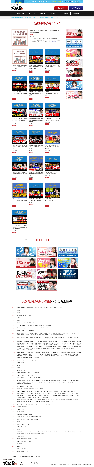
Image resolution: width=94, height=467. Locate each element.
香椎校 (39, 431)
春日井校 (33, 380)
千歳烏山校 (69, 344)
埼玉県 (13, 333)
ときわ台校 (37, 348)
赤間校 (18, 433)
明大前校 (74, 343)
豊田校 (69, 380)
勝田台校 (47, 337)
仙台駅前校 (19, 315)
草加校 (63, 333)
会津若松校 (28, 322)
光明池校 (29, 397)
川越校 (40, 333)
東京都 (13, 341)
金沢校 (18, 365)
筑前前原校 (37, 433)
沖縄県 (13, 451)
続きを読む (54, 41)
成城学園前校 (38, 343)
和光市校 (33, 334)
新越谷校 (36, 333)
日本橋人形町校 (29, 346)
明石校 (35, 399)
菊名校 (30, 357)
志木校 (50, 333)
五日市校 (32, 416)
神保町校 (27, 344)
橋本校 (68, 352)
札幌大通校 (60, 307)
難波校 (40, 395)
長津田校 (48, 355)
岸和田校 (64, 393)
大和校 (59, 352)
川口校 (27, 333)
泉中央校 (25, 315)
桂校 (69, 391)
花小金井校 (29, 349)
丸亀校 (22, 424)
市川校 (18, 337)
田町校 (60, 341)
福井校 (18, 367)
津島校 (76, 382)
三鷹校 (59, 346)
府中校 (78, 344)
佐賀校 (18, 436)
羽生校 (46, 334)
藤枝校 (31, 377)
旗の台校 (64, 346)
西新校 (43, 431)
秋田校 (18, 317)
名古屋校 (19, 380)
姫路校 (18, 399)
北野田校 (19, 397)
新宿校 (50, 341)
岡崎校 (23, 380)
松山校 (18, 426)
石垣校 (27, 451)
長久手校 (28, 382)
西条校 (27, 416)
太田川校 (28, 380)
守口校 (36, 395)
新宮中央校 (78, 431)
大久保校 (43, 401)
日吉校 (18, 354)
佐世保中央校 (24, 438)
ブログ (31, 34)
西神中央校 (75, 399)
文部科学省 (37, 456)
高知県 (13, 429)
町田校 (36, 341)
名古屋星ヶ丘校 (52, 380)
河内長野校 (31, 395)
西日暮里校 (49, 346)
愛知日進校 (63, 380)
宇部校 (27, 419)
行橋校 (73, 431)
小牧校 (23, 382)
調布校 (53, 343)
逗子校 (24, 355)
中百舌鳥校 (45, 397)
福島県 (13, 323)
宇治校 (61, 391)
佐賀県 (13, 436)
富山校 (18, 362)
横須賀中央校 (53, 352)
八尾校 (68, 393)
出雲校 (22, 411)
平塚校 (47, 352)
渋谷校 (22, 344)
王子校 (23, 348)
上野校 (32, 344)
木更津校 (70, 337)
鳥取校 (18, 409)
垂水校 (38, 401)
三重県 (13, 386)
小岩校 (18, 344)
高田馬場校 (45, 341)
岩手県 (13, 312)
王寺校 (25, 404)
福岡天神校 (19, 431)
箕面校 (21, 395)
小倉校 (24, 431)
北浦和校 (68, 333)
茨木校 (73, 393)
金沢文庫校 (49, 354)
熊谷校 (18, 333)
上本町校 (55, 393)
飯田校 (33, 372)
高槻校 (40, 393)
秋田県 (13, 317)
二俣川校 (55, 354)
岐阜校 (18, 375)
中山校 (29, 354)
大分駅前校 (19, 443)
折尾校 (27, 433)
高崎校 (18, 330)
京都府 (13, 391)
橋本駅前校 (24, 406)
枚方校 (36, 393)
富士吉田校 (23, 370)
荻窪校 (73, 341)
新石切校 (24, 397)
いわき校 (23, 322)
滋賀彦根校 (31, 388)
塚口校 (34, 401)
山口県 (13, 419)
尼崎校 (47, 401)
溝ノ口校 (34, 354)
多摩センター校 (62, 344)
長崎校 (18, 438)
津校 (18, 386)
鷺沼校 (72, 355)
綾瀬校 (27, 348)
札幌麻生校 (37, 307)
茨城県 (13, 325)
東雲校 (72, 348)
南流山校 (65, 337)
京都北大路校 (36, 391)
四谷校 (69, 341)
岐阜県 (13, 375)
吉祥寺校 (69, 343)
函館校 (46, 307)
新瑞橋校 (63, 382)
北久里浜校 (29, 355)
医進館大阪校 (65, 395)
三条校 (31, 360)
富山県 (13, 362)
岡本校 (29, 401)
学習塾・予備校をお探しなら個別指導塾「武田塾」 (70, 464)
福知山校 (73, 391)
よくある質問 (64, 13)
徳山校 (32, 419)
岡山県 (13, 414)
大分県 (13, 443)
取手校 (36, 325)
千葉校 (36, 337)
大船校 (57, 355)
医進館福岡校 (49, 431)
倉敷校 (30, 414)
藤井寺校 (40, 397)
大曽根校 (19, 382)
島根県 (13, 411)
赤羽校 (43, 343)
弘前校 (18, 310)
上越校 (22, 360)
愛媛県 (13, 427)
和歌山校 (19, 406)
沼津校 (27, 377)
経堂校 (48, 348)
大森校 (18, 346)
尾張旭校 (53, 382)
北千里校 (34, 397)
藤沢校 (33, 352)
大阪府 (13, 394)
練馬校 (23, 343)
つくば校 (19, 325)
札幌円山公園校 (29, 307)
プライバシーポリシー (30, 464)
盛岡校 (18, 312)
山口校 (18, 419)
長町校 (29, 315)
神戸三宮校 (23, 399)
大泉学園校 (50, 344)
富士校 (35, 377)
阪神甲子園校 (69, 399)
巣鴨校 (32, 343)
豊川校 (67, 382)
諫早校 (29, 438)
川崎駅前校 (25, 357)
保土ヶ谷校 (19, 357)
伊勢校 (27, 386)
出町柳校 (56, 391)
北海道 (13, 307)
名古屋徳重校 (34, 382)
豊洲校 (32, 348)
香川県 (13, 424)
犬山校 (71, 382)
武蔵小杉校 (78, 352)
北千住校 (64, 343)
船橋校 (56, 337)
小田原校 (43, 352)
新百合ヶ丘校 (36, 355)
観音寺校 (27, 424)
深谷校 (18, 334)
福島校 (18, 322)
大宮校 (22, 333)
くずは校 (71, 395)
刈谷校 (46, 380)
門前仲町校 (26, 341)
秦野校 (69, 354)
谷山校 (25, 448)
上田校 (28, 372)
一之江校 (19, 348)
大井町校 (58, 343)
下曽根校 (32, 433)
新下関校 (23, 419)
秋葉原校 (55, 346)
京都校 (18, 391)
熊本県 (13, 441)
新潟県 (13, 360)
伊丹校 (39, 399)
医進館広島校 (38, 416)
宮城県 (13, 315)
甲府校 (18, 370)
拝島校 (74, 344)
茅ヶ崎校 (68, 355)
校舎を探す (61, 8)
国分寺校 (79, 343)
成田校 (60, 337)
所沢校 (31, 333)
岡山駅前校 (25, 414)
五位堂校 (36, 404)
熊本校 (18, 441)
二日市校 (55, 431)
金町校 (27, 343)
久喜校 (73, 333)
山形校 (18, 320)
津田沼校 (32, 337)
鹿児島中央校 (20, 448)
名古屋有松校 (20, 383)
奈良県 (13, 404)
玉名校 (29, 441)
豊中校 (44, 393)
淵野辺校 (62, 355)
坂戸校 (51, 334)
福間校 (42, 433)
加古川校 (52, 399)
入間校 (77, 333)
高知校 (18, 429)
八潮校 (61, 334)
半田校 (77, 380)
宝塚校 (47, 399)
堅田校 (41, 388)
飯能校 (22, 334)
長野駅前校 (23, 372)
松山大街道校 (24, 426)
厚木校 (18, 352)
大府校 (48, 382)
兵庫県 (13, 399)
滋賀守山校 (25, 388)
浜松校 (22, 377)
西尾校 (44, 382)
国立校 (63, 348)
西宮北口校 (29, 399)
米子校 (22, 409)
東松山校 (27, 334)
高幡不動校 (36, 346)
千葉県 (13, 337)
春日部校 (45, 333)
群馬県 (13, 330)
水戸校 (23, 325)
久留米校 (34, 431)
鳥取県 (13, 409)
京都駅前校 (23, 391)
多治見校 (27, 375)
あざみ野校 (28, 352)
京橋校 (44, 395)
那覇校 (18, 451)
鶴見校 (65, 354)
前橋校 (27, 330)
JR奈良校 (42, 404)
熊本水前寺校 (24, 441)
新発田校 (36, 360)
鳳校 (18, 395)
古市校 (59, 395)
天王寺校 (27, 393)
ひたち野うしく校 (47, 325)
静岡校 (18, 377)
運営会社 (22, 464)
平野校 (22, 393)
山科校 (42, 391)
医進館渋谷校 (70, 346)
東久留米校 (43, 348)
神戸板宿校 (58, 399)
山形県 (13, 320)
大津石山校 (19, 388)
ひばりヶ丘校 (42, 346)
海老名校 (43, 355)
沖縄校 (22, 451)
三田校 (63, 399)
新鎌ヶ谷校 (41, 337)
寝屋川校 (49, 393)
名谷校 (52, 401)
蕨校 (43, 334)
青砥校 (76, 346)
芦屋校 (43, 399)
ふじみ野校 (38, 334)
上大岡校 (44, 354)
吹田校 (26, 395)
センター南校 (75, 354)
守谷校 (40, 325)
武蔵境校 (58, 348)
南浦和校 (55, 333)
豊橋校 (58, 380)
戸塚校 (39, 354)
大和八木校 (47, 404)
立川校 (40, 341)
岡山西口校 (19, 414)
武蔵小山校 (44, 344)
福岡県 (13, 432)
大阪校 (18, 393)
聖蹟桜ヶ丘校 (38, 344)
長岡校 (27, 360)
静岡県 (13, 377)
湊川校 (18, 401)
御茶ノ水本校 (20, 341)
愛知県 (13, 380)
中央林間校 (19, 355)
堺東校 (32, 393)
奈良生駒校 (30, 404)
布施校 (55, 395)
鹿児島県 (13, 449)
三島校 (39, 377)
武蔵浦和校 (56, 334)
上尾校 (59, 333)
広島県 (13, 416)
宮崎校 (18, 446)
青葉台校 (64, 352)
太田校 (22, 330)
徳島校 (18, 421)
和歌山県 (13, 406)
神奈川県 (13, 352)
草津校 (36, 388)
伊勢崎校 (32, 330)
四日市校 (22, 386)
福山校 (22, 416)
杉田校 (76, 355)
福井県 (13, 367)
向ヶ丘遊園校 (24, 354)
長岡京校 (51, 391)
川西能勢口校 (24, 401)
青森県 (13, 310)
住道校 (59, 393)
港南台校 (73, 352)
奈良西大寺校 (20, 404)
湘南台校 (60, 354)
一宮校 (73, 380)
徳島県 (13, 421)
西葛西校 (55, 341)
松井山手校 (29, 391)
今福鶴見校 (50, 395)
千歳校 (50, 307)
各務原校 (33, 375)
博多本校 (29, 431)
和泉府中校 (77, 395)
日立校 (32, 325)
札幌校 (18, 307)
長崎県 (13, 438)
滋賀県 (13, 388)
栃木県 (13, 328)
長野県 (13, 372)
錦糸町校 (19, 343)
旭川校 (42, 307)
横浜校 (22, 352)
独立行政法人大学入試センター (27, 456)
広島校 (18, 416)
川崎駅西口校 (36, 357)
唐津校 (22, 436)
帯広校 (54, 307)
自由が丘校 (48, 343)
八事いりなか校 (40, 380)
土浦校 (27, 325)
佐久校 (37, 372)
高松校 (18, 424)
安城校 (40, 382)
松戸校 (52, 337)
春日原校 (60, 431)
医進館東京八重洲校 (21, 349)
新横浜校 (38, 352)
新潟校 (18, 360)
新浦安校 (23, 337)
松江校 (18, 411)
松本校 (18, 372)
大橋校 (69, 431)
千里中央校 (78, 393)
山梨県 (13, 370)
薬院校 (22, 433)
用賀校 (22, 346)
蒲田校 (80, 346)
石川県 (13, 365)
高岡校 (22, 362)
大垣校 (22, 375)
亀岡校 (65, 391)
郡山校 (34, 322)
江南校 (58, 382)
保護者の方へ (53, 13)
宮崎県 (13, 446)
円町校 (46, 391)
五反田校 (53, 348)
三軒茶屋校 (78, 341)
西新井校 (68, 348)
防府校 (36, 419)
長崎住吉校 (35, 438)
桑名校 (31, 386)
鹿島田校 (53, 355)
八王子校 (65, 341)
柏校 (27, 337)
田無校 (55, 344)
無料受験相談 (75, 8)
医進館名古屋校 (27, 383)
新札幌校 (23, 307)
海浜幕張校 (76, 337)
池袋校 (31, 341)
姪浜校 (65, 431)
